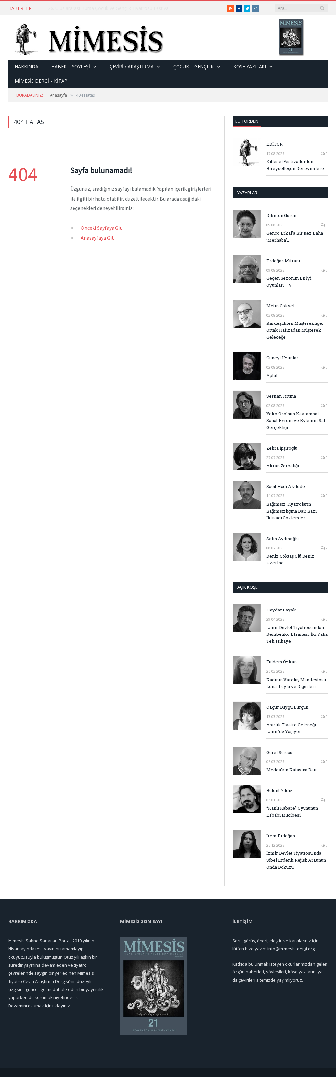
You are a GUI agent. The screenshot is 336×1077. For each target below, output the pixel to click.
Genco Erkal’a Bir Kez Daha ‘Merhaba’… (294, 236)
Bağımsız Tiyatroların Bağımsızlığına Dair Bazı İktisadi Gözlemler (291, 511)
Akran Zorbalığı (282, 465)
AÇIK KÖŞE (247, 587)
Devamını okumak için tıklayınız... (40, 1006)
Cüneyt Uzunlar (282, 358)
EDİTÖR (274, 144)
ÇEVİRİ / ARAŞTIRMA (132, 66)
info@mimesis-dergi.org (291, 949)
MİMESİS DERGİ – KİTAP (41, 81)
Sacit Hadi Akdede (285, 486)
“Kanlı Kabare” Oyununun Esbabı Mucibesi (292, 811)
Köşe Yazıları (249, 66)
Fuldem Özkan (281, 662)
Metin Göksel (280, 306)
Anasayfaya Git (97, 237)
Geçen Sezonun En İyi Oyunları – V (288, 281)
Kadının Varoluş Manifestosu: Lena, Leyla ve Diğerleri (296, 683)
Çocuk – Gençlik (193, 66)
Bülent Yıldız (279, 790)
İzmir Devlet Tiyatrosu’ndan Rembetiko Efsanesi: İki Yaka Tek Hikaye (297, 634)
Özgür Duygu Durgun (287, 707)
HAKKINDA (26, 66)
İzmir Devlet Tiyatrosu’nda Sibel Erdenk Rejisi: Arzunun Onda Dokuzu (296, 860)
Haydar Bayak (281, 610)
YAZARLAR (247, 193)
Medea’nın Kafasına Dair (291, 770)
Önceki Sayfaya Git (101, 228)
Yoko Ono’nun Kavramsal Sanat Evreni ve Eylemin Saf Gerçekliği (295, 420)
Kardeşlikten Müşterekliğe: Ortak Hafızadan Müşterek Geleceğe (294, 330)
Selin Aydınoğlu (282, 538)
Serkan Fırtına (281, 396)
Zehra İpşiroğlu (281, 448)
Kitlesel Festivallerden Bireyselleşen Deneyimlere (295, 164)
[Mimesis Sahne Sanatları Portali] (86, 37)
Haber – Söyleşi (71, 66)
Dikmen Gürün (281, 215)
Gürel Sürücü (279, 752)
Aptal (271, 375)
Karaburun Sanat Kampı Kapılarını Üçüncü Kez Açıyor (103, 8)
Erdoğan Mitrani (283, 261)
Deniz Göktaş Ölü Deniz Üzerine (290, 559)
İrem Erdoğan (280, 836)
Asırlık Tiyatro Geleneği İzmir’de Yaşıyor (291, 728)
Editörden (246, 121)
